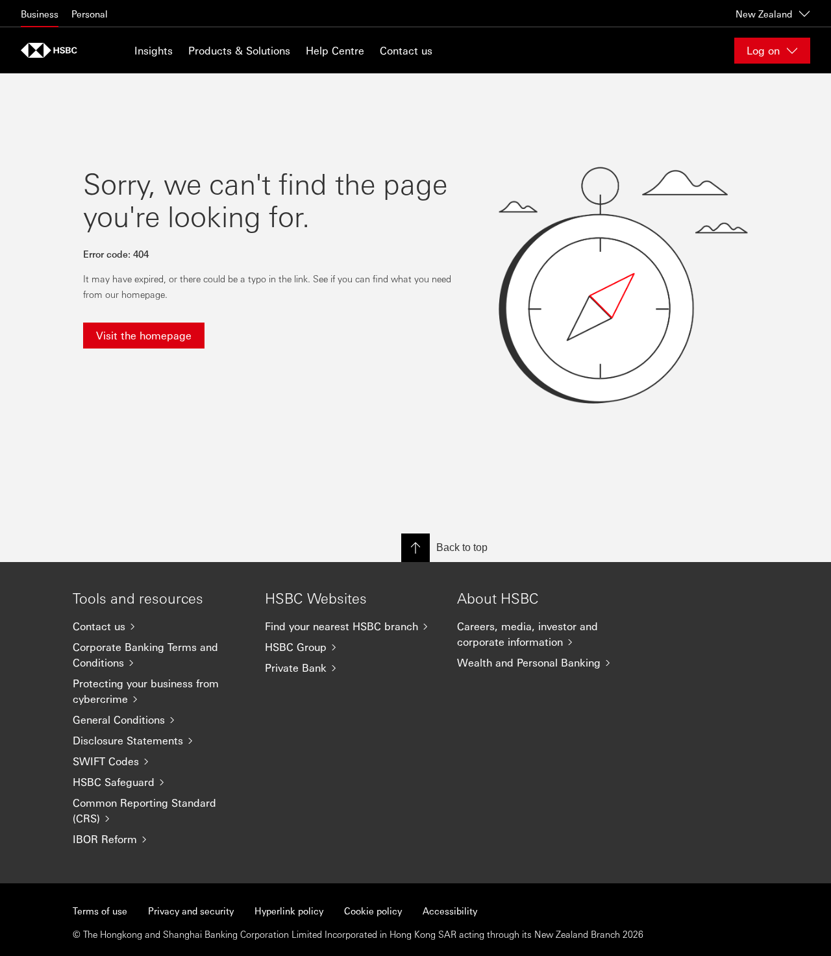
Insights (153, 50)
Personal (89, 13)
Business (39, 13)
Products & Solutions (239, 50)
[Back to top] (415, 547)
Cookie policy (373, 910)
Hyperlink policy (288, 910)
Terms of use (100, 910)
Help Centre (335, 50)
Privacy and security (191, 910)
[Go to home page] (53, 50)
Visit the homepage (144, 335)
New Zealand (764, 13)
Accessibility (450, 910)
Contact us (406, 50)
